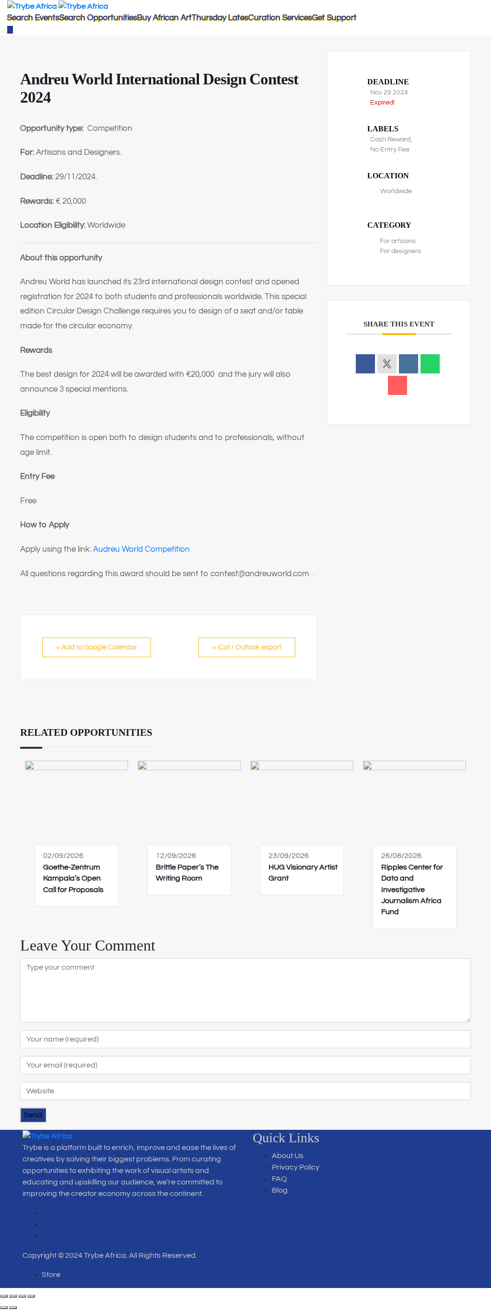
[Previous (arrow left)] (4, 1307)
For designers (400, 251)
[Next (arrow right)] (13, 1307)
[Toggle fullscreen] (13, 1296)
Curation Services (280, 17)
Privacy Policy (295, 1167)
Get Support (334, 17)
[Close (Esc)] (31, 1296)
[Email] (397, 385)
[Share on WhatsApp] (430, 363)
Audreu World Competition (141, 549)
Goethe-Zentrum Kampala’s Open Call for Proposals (73, 878)
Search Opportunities (98, 17)
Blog (280, 1190)
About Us (288, 1156)
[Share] (22, 1296)
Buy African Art (164, 17)
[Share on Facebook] (365, 363)
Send (33, 1115)
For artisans (398, 241)
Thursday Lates (220, 17)
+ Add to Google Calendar (96, 647)
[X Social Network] (387, 363)
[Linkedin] (408, 363)
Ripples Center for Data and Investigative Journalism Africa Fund (412, 889)
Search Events (33, 17)
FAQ (279, 1179)
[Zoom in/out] (4, 1296)
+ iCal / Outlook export (246, 647)
